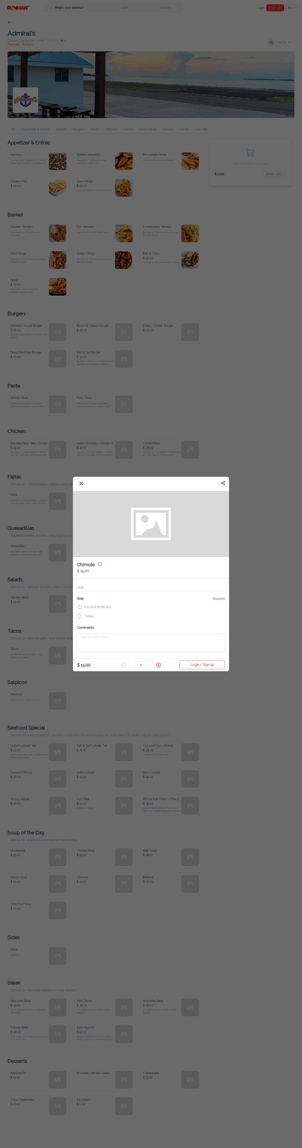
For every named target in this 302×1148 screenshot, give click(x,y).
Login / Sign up (202, 665)
